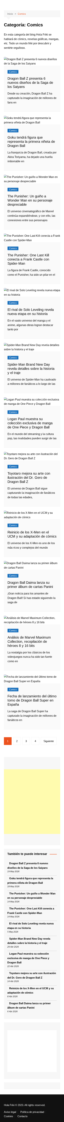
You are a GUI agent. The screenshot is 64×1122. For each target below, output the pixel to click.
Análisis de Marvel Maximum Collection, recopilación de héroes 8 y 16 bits (29, 641)
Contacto (22, 1116)
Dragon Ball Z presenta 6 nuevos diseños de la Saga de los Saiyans (30, 83)
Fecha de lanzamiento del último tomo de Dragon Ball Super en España (32, 700)
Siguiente (49, 741)
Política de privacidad (32, 1112)
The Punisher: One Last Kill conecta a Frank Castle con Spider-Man (28, 259)
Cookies (8, 1116)
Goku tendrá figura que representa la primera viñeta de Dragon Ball (31, 142)
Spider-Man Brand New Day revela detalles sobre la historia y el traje (31, 369)
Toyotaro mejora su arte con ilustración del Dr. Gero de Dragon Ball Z (29, 478)
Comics (13, 72)
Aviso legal (10, 1112)
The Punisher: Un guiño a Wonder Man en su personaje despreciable (30, 200)
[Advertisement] (32, 801)
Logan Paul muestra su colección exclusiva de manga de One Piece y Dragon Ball (30, 423)
